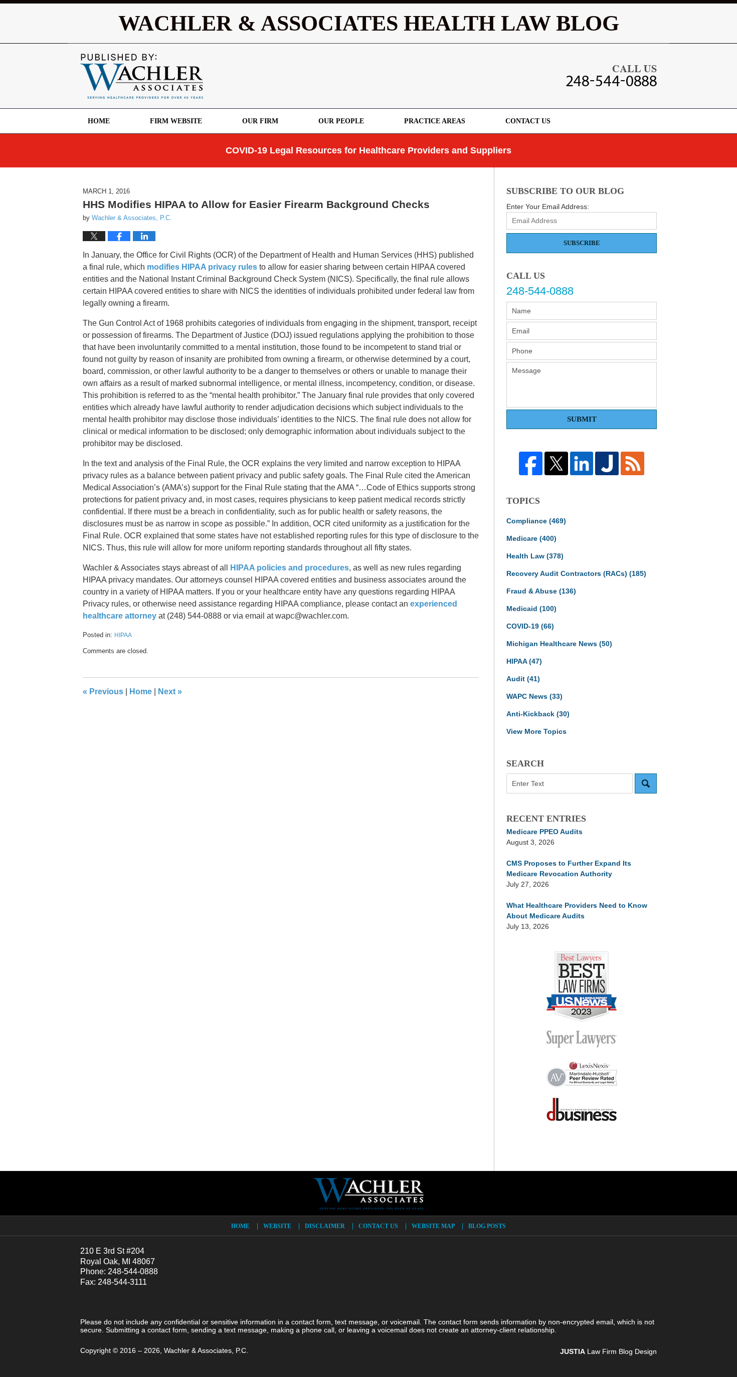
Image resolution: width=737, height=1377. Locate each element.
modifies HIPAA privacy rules (202, 267)
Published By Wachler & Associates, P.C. (611, 75)
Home (99, 121)
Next (170, 691)
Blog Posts (487, 1226)
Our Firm (260, 121)
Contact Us (527, 121)
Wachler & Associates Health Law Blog (141, 76)
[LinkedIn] (582, 463)
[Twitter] (556, 463)
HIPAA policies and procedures (289, 567)
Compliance (536, 521)
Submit (582, 419)
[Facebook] (530, 463)
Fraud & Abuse (541, 591)
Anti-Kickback (538, 714)
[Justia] (607, 463)
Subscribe (582, 243)
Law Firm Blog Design (608, 1351)
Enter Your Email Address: (547, 207)
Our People (341, 121)
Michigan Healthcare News (559, 644)
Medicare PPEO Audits (544, 832)
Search (646, 783)
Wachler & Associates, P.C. (206, 1350)
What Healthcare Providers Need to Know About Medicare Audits (576, 910)
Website (277, 1226)
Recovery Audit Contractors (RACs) (576, 573)
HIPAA (123, 635)
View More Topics (536, 731)
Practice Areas (434, 121)
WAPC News (534, 696)
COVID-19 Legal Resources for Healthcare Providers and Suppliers (368, 150)
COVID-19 (530, 626)
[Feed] (632, 463)
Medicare (531, 538)
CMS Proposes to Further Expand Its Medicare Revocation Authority (568, 868)
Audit (523, 679)
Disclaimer (325, 1226)
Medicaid (531, 609)
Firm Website (176, 121)
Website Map (433, 1226)
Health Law (535, 556)
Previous (103, 691)
